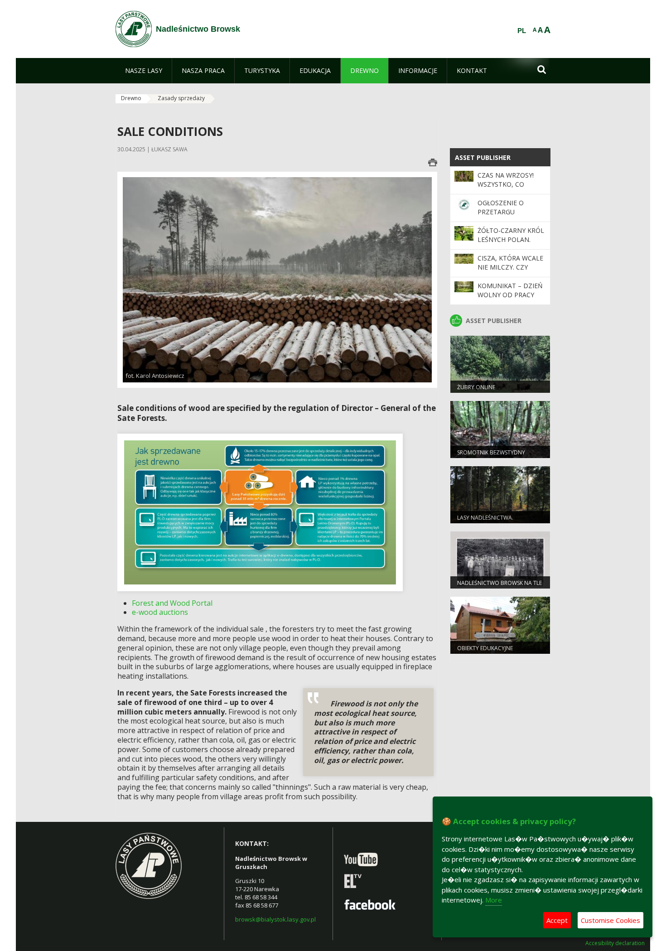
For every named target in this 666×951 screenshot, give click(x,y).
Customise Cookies (610, 920)
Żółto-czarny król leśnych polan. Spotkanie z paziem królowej (511, 244)
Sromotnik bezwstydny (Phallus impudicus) (491, 456)
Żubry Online (476, 387)
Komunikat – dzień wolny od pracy (510, 290)
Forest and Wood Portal (172, 603)
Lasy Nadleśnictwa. (485, 517)
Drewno (131, 98)
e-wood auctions (160, 612)
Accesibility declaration (615, 943)
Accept (557, 920)
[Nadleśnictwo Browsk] (134, 29)
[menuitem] (144, 70)
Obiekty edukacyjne (485, 648)
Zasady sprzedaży (181, 98)
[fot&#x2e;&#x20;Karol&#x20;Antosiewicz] (277, 279)
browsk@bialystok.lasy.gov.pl (275, 919)
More (493, 899)
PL (521, 30)
